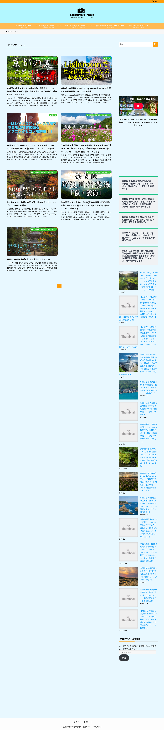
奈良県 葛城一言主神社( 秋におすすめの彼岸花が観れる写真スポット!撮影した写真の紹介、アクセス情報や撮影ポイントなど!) (148, 433)
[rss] (153, 1)
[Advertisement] (138, 73)
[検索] (156, 1)
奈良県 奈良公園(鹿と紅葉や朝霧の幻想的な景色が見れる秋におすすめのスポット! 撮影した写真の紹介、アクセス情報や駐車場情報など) (148, 552)
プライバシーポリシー (82, 722)
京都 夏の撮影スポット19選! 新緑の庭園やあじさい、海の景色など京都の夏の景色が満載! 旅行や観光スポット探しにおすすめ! (148, 457)
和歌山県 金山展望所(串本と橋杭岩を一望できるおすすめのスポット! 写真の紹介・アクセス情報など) (148, 387)
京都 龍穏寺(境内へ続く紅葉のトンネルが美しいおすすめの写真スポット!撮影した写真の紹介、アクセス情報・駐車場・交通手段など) (148, 528)
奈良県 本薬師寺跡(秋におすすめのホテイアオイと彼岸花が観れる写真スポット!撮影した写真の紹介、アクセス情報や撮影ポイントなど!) (148, 482)
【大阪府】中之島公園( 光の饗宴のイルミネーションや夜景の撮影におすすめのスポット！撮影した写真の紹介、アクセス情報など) (148, 619)
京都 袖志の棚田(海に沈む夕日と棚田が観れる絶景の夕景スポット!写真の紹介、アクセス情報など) (148, 574)
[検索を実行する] (155, 44)
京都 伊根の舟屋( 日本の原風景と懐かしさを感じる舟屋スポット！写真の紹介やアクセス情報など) (149, 595)
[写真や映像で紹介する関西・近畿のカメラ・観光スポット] (82, 13)
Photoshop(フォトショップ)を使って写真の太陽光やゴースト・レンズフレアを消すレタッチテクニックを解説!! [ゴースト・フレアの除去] (149, 281)
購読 (124, 657)
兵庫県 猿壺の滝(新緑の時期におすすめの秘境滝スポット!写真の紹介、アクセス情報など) (148, 409)
